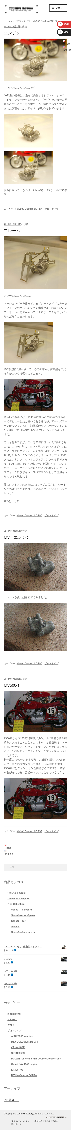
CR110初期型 (18, 1047)
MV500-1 (11, 685)
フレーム (12, 230)
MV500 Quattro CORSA (29, 208)
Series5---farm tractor (23, 932)
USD (64, 23)
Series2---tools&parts (23, 915)
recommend (14, 1013)
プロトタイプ (23, 21)
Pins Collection (16, 904)
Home (11, 21)
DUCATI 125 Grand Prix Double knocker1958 (36, 1058)
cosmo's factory (25, 1113)
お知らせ (12, 1019)
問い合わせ (16, 1124)
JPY (64, 31)
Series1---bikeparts (22, 909)
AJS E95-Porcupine (22, 1036)
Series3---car (18, 920)
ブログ (10, 1025)
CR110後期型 (18, 1053)
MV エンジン (17, 537)
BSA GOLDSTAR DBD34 (24, 1041)
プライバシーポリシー (21, 1120)
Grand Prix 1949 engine (24, 1064)
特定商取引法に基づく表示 (46, 1120)
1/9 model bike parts (18, 898)
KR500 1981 (17, 1069)
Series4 (15, 926)
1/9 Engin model (16, 892)
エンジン (12, 33)
